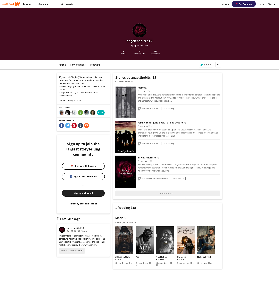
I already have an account (83, 203)
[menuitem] (206, 64)
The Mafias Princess (161, 258)
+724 (100, 112)
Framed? (142, 87)
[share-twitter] (67, 125)
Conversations (78, 64)
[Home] (11, 4)
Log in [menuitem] (261, 4)
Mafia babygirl (204, 257)
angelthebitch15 (75, 228)
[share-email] (86, 125)
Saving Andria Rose (148, 157)
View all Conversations (72, 250)
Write (225, 4)
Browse (27, 3)
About (62, 64)
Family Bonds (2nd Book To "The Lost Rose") (163, 122)
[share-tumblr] (80, 125)
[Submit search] (62, 4)
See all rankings (168, 109)
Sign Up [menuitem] (272, 4)
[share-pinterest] (74, 125)
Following (95, 64)
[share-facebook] (61, 125)
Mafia (119, 218)
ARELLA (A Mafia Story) (122, 258)
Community (44, 3)
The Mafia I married (182, 258)
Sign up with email (83, 193)
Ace (137, 257)
